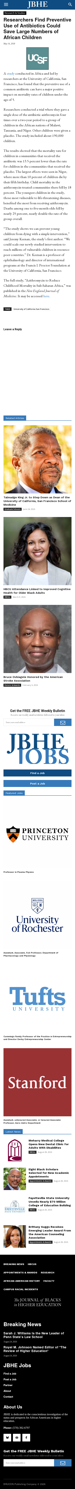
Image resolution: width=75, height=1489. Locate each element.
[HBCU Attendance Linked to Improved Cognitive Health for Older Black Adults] (37, 551)
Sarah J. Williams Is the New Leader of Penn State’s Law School (33, 1335)
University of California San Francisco (31, 309)
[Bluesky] (7, 1437)
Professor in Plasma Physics (18, 872)
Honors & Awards (12, 685)
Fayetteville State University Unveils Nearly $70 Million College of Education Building (50, 1201)
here (46, 296)
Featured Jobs (14, 793)
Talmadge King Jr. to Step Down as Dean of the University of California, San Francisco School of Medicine (37, 501)
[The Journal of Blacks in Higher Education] (37, 5)
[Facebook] (26, 1437)
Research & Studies (15, 13)
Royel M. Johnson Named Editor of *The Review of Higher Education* (34, 1349)
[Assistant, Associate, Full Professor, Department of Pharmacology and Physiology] (37, 915)
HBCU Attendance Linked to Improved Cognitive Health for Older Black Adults (37, 590)
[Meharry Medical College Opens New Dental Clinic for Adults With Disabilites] (14, 1150)
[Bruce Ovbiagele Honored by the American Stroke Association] (37, 639)
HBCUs (7, 597)
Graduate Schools (13, 509)
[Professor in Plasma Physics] (37, 834)
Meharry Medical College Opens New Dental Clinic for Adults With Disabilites (49, 1144)
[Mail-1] (17, 1437)
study (11, 73)
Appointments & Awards (40, 1181)
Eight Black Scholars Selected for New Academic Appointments (49, 1173)
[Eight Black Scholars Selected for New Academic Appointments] (14, 1179)
